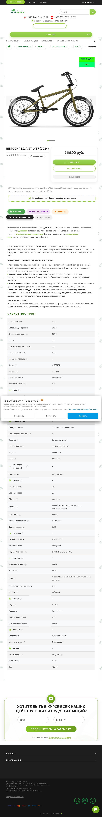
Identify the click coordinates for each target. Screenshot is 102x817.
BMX (40, 46)
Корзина (88, 2)
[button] (11, 100)
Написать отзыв (21, 217)
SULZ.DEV (56, 814)
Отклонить (19, 416)
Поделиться (38, 156)
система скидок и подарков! (29, 234)
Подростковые (58, 46)
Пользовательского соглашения (60, 737)
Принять (83, 416)
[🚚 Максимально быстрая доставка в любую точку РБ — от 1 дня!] (50, 25)
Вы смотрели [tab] (43, 217)
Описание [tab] (18, 211)
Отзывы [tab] (61, 211)
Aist (76, 46)
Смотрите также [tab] (40, 211)
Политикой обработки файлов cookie (83, 409)
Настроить (51, 416)
